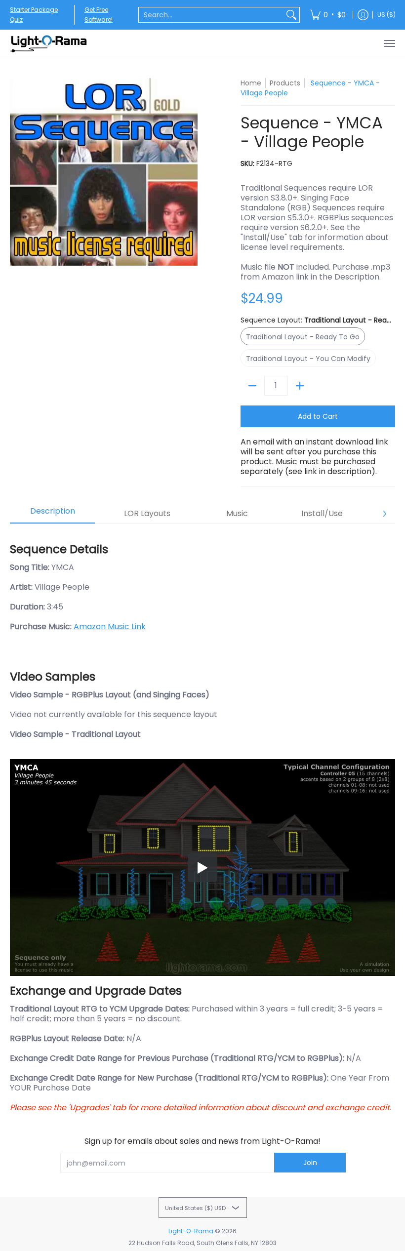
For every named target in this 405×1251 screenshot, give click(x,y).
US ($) (386, 14)
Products (285, 83)
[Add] (300, 386)
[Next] (384, 514)
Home (251, 83)
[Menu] (389, 44)
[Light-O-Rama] (49, 44)
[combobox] (211, 14)
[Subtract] (252, 386)
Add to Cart (318, 416)
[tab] (52, 514)
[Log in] (363, 15)
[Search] (291, 14)
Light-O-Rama (190, 1231)
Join (310, 1163)
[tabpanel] (202, 823)
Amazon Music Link (110, 626)
